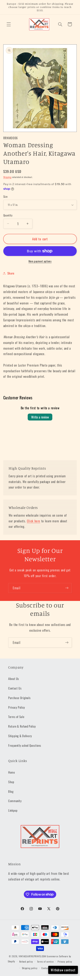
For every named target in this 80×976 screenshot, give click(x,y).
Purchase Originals (19, 697)
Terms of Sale (16, 716)
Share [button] (10, 273)
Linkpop (12, 810)
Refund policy (26, 961)
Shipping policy (30, 968)
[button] (8, 24)
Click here (33, 520)
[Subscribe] (67, 588)
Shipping (7, 177)
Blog (11, 791)
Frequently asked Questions (24, 745)
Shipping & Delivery (20, 735)
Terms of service (45, 961)
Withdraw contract (63, 969)
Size (5, 196)
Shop (11, 781)
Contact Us (15, 688)
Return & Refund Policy (22, 726)
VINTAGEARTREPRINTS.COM (32, 956)
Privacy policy (65, 961)
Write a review (40, 417)
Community (15, 800)
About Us (13, 678)
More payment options (40, 261)
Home (11, 772)
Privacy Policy (16, 707)
